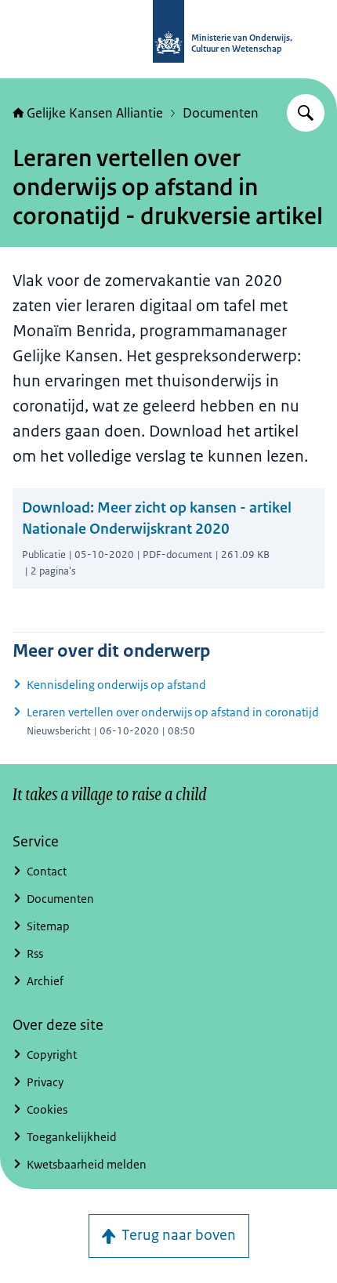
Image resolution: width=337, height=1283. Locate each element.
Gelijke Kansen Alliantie (95, 112)
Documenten (221, 112)
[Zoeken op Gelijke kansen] (305, 113)
